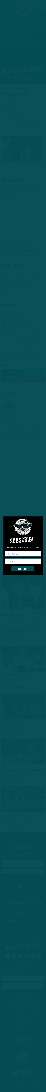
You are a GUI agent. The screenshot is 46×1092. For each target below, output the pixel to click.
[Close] (40, 518)
